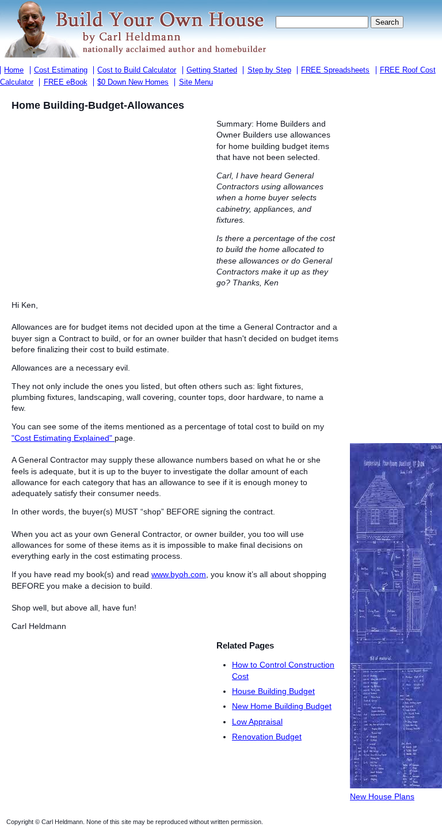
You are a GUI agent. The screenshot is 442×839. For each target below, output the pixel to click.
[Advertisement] (108, 203)
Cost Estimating (60, 70)
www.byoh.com (178, 574)
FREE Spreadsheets (335, 70)
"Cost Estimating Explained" (63, 438)
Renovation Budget (267, 736)
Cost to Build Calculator (136, 70)
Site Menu (196, 82)
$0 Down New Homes (133, 82)
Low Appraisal (257, 721)
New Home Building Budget (282, 706)
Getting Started (211, 70)
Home (14, 70)
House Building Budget (273, 691)
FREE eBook (65, 82)
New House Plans (382, 796)
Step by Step (269, 70)
